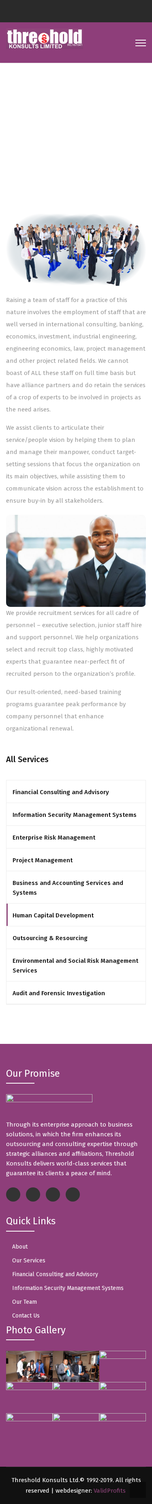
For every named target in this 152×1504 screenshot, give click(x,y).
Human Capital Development (53, 915)
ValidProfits (110, 1490)
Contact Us (26, 1315)
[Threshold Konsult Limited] (44, 38)
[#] (66, 13)
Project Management (43, 860)
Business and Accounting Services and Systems (68, 887)
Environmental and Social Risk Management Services (75, 965)
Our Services (28, 1260)
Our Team (24, 1301)
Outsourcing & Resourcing (50, 938)
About (20, 1246)
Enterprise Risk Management (54, 837)
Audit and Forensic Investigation (59, 993)
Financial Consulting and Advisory (61, 792)
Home (33, 142)
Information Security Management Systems (75, 814)
